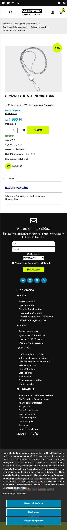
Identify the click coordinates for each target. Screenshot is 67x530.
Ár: (6, 120)
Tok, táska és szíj (38, 27)
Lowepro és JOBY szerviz (31, 339)
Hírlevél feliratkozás (28, 429)
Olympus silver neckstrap (14, 30)
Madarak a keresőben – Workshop (36, 316)
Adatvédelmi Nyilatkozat (39, 263)
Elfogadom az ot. (33, 263)
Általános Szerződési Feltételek (34, 399)
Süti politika (24, 406)
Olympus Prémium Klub (30, 309)
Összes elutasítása (33, 504)
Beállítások (33, 512)
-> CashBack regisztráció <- (32, 320)
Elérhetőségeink (27, 421)
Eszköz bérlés (25, 373)
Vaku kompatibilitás (28, 365)
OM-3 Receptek (26, 384)
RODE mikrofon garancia (31, 343)
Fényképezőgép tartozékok (26, 24)
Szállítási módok (27, 414)
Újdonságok (25, 290)
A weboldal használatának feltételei (36, 395)
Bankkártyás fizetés (28, 410)
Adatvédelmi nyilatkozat (30, 402)
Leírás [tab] (11, 178)
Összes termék (27, 434)
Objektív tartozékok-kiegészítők (34, 361)
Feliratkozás (33, 269)
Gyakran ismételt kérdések (32, 335)
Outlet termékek (26, 305)
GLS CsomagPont (27, 417)
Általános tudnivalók (28, 331)
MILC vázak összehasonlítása (33, 358)
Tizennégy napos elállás (30, 380)
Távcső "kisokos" (27, 369)
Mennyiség (10, 124)
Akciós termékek (27, 301)
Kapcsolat (23, 425)
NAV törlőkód (25, 376)
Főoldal (6, 24)
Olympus (18, 145)
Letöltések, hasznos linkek (32, 354)
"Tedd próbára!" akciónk (30, 313)
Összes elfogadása (33, 521)
